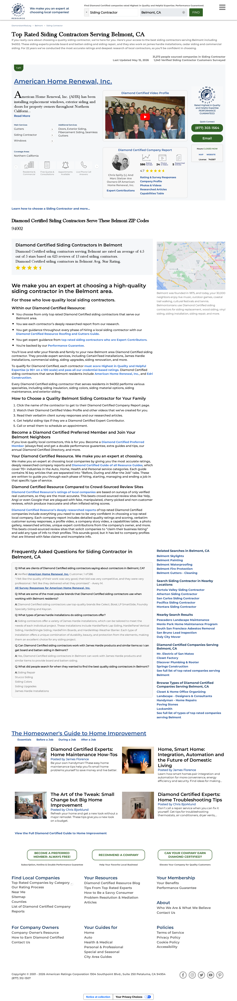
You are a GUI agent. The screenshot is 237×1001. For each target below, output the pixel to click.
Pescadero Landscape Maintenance (183, 620)
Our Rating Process (28, 887)
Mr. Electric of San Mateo (175, 653)
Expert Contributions (121, 190)
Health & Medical (98, 942)
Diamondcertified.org (21, 25)
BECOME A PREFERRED (52, 854)
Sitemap (18, 897)
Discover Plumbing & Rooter (178, 662)
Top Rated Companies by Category (41, 883)
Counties (19, 902)
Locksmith (164, 708)
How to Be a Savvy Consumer (108, 893)
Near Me (18, 892)
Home (89, 933)
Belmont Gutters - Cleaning (177, 573)
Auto (88, 937)
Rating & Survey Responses (158, 177)
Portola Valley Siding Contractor (181, 589)
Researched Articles (153, 189)
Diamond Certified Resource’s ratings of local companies (54, 492)
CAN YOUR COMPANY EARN (185, 854)
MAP (201, 154)
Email (207, 138)
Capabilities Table (152, 193)
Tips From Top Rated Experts (108, 888)
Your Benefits (168, 883)
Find (196, 12)
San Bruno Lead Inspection (177, 632)
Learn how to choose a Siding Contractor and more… (51, 208)
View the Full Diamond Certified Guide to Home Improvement (61, 833)
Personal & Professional (103, 947)
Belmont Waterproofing (174, 564)
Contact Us (166, 913)
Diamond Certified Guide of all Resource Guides (107, 465)
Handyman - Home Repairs (177, 700)
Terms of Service (170, 933)
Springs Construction (172, 666)
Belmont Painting (170, 560)
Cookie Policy (168, 942)
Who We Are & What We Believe (184, 908)
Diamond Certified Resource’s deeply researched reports (54, 510)
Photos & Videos (150, 185)
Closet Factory (167, 658)
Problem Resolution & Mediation (111, 897)
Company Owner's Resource (35, 933)
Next (97, 167)
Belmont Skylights (170, 556)
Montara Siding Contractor (176, 606)
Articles (90, 902)
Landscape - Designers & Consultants (184, 696)
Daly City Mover (169, 636)
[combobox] (113, 12)
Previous (16, 167)
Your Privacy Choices (129, 996)
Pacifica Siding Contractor (176, 602)
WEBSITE (211, 154)
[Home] (19, 11)
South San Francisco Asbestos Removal (186, 628)
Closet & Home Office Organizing (181, 691)
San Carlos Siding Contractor (178, 598)
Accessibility (167, 947)
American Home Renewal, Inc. (117, 373)
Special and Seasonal (101, 952)
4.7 (142, 170)
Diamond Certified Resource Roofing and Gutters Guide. (58, 333)
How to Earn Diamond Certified (38, 937)
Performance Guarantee (66, 345)
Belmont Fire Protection (175, 568)
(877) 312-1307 (21, 978)
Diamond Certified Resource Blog (112, 883)
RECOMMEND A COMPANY (118, 855)
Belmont (39, 25)
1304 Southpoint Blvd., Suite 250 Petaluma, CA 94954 (128, 974)
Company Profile (151, 181)
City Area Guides (98, 957)
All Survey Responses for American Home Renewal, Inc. (52, 588)
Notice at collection (98, 996)
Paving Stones (167, 704)
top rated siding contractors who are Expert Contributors (104, 339)
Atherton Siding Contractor (177, 594)
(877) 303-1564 (207, 128)
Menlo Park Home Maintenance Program (187, 624)
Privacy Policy (168, 937)
